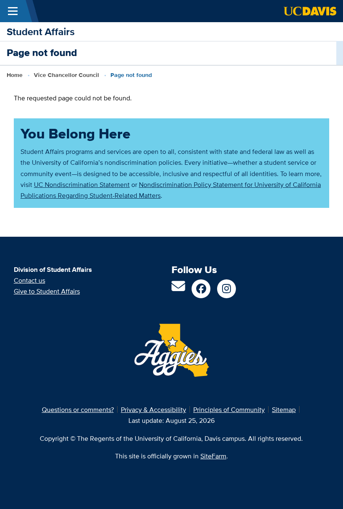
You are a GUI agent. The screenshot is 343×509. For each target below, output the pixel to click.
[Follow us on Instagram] (226, 288)
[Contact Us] (178, 289)
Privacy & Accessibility (153, 409)
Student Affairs (40, 31)
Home (15, 75)
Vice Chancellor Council (66, 75)
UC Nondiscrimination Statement (82, 184)
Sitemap (284, 409)
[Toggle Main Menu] (13, 11)
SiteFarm (213, 456)
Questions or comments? (78, 409)
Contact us (29, 280)
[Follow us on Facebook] (201, 288)
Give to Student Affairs (47, 291)
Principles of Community (229, 409)
